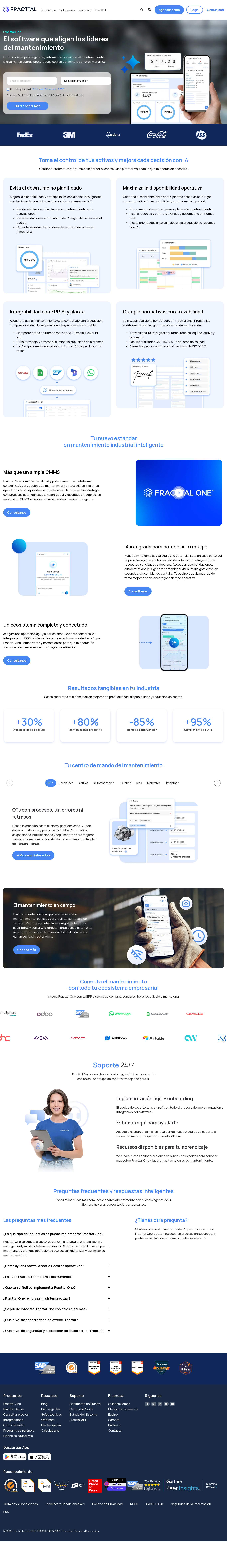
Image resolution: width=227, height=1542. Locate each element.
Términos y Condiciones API (65, 1504)
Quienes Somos (119, 1404)
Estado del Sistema (83, 1414)
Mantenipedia (51, 1425)
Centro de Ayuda (81, 1409)
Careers (113, 1420)
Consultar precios (16, 1414)
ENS (6, 1512)
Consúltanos (16, 512)
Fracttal (100, 10)
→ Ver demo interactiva (33, 855)
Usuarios (125, 783)
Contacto (115, 1430)
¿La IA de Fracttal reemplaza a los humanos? (38, 1276)
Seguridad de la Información (191, 1504)
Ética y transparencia (123, 1409)
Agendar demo (169, 10)
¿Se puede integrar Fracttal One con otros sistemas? (45, 1309)
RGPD (61, 89)
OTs (50, 783)
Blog (44, 1404)
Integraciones (13, 1420)
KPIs (139, 783)
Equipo (113, 1414)
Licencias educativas (18, 1436)
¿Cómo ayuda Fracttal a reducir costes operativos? (43, 1266)
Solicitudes (66, 783)
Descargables (50, 1409)
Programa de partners (18, 1430)
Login (195, 10)
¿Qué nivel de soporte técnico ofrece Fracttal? (40, 1320)
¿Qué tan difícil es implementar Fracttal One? (39, 1287)
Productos (48, 10)
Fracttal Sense (13, 1409)
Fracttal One (12, 1404)
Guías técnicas (51, 1414)
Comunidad (215, 10)
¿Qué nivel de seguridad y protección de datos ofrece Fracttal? (53, 1330)
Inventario (172, 783)
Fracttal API (78, 1420)
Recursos (85, 10)
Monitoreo (154, 783)
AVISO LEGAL (155, 1504)
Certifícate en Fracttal (85, 1404)
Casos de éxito (13, 1425)
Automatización (104, 783)
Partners (114, 1425)
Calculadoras (50, 1430)
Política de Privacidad (44, 89)
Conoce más (26, 950)
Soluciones (67, 10)
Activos (83, 783)
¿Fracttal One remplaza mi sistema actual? (36, 1298)
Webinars (47, 1420)
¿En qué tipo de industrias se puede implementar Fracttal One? (53, 1234)
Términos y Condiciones (20, 1504)
